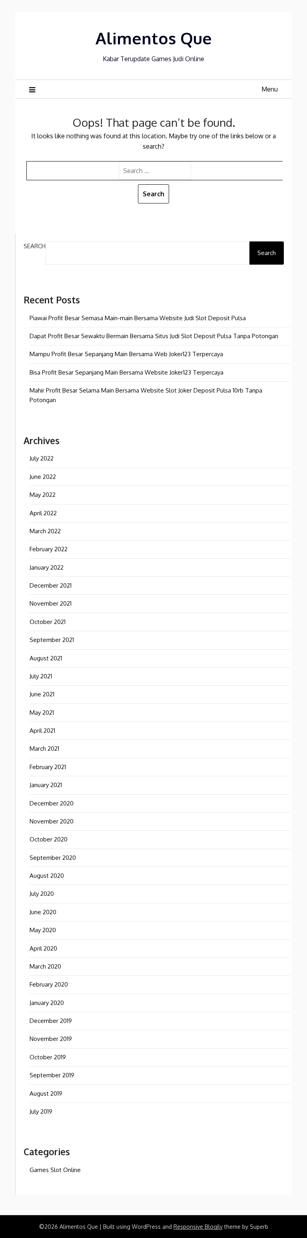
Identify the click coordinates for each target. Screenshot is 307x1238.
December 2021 (51, 585)
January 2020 (47, 1003)
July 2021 (41, 676)
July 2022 (42, 458)
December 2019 (51, 1021)
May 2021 (42, 712)
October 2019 (48, 1057)
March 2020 (45, 966)
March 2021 (44, 748)
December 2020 (52, 803)
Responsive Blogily (198, 1226)
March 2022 (45, 531)
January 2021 (46, 785)
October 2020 (49, 839)
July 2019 (41, 1111)
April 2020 (43, 948)
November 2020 (52, 821)
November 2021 (51, 603)
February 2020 (49, 984)
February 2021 (48, 767)
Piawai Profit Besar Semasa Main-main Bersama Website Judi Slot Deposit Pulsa (138, 318)
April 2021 (42, 730)
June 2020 (43, 912)
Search (35, 246)
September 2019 (52, 1075)
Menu (269, 89)
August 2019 (46, 1093)
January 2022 (47, 567)
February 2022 (49, 549)
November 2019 (51, 1039)
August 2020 (47, 875)
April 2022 (43, 513)
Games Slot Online (55, 1170)
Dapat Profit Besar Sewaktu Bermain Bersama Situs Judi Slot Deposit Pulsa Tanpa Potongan (154, 336)
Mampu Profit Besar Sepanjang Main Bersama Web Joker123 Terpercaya (126, 354)
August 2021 (46, 658)
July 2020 (42, 893)
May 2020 (43, 930)
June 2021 (42, 694)
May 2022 (43, 494)
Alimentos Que (154, 38)
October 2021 (48, 622)
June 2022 (43, 476)
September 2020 (53, 857)
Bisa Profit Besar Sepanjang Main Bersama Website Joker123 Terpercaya (126, 372)
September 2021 (52, 640)
